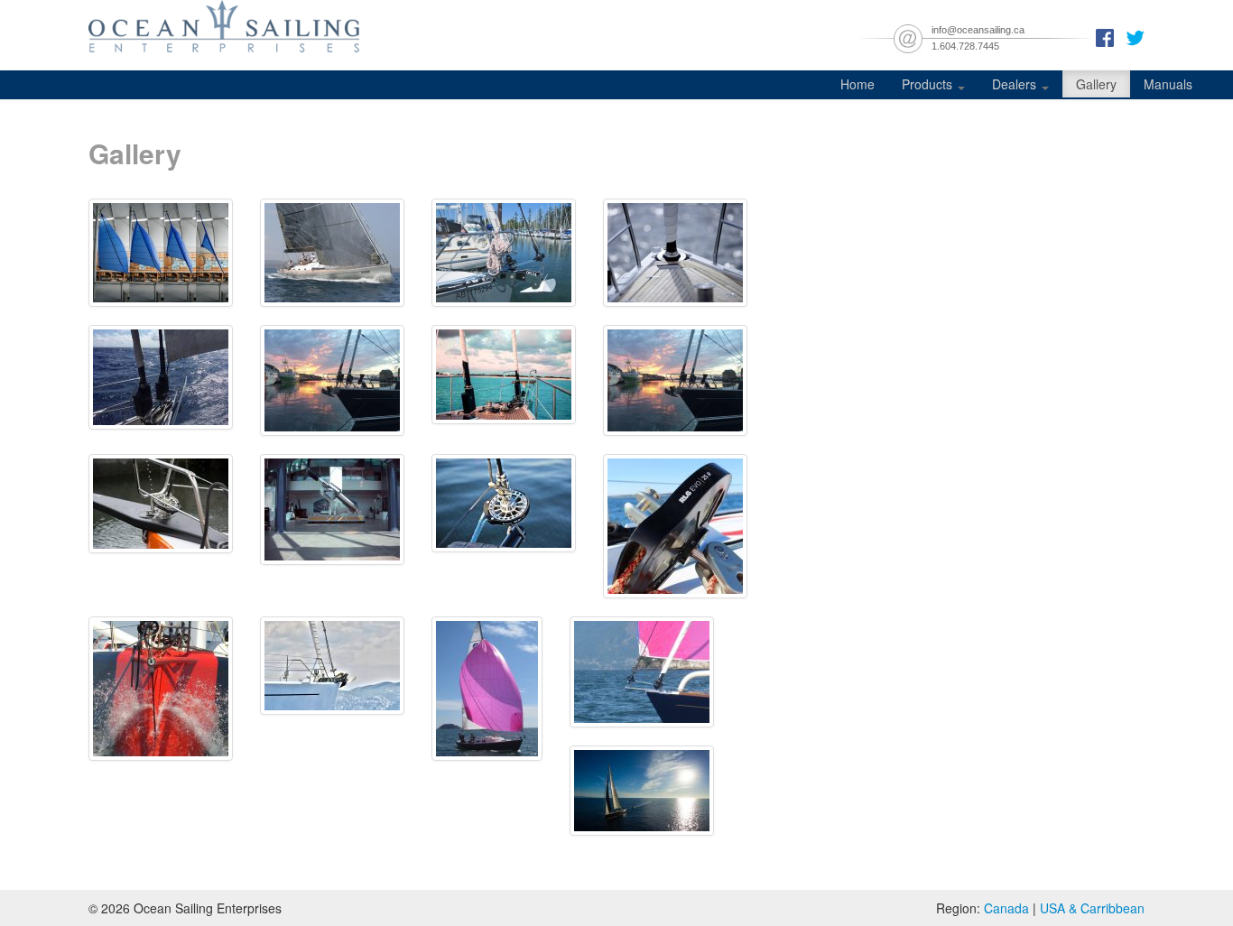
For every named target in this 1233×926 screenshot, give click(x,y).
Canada (1006, 908)
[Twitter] (1135, 36)
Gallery (1096, 84)
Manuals (1168, 84)
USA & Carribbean (1092, 908)
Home (857, 84)
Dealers (1016, 84)
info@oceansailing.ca (978, 29)
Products (929, 84)
